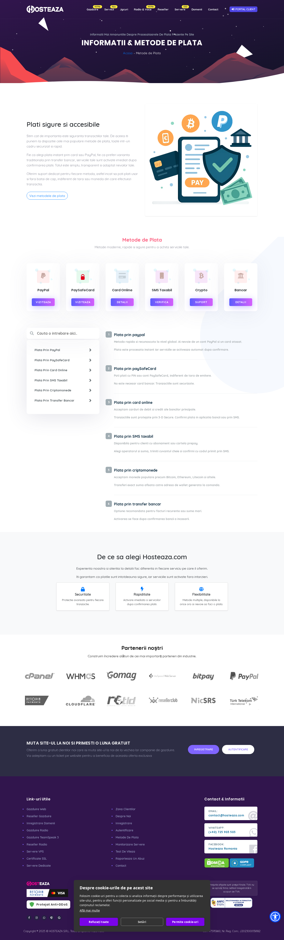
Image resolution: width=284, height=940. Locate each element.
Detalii (122, 302)
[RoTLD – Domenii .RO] (121, 700)
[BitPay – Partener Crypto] (203, 676)
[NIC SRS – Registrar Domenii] (203, 700)
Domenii (196, 9)
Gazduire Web (36, 809)
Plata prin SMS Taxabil (51, 380)
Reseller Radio (37, 844)
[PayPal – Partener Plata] (244, 676)
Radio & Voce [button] (143, 8)
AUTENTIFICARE (238, 749)
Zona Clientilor (126, 809)
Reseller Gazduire (39, 816)
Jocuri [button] (124, 9)
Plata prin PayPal (47, 350)
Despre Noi (123, 816)
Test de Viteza (125, 851)
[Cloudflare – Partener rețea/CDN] (81, 700)
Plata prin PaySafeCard (52, 360)
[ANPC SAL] (231, 903)
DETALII (240, 302)
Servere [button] (181, 8)
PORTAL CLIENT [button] (245, 9)
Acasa (128, 53)
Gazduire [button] (93, 8)
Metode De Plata (127, 837)
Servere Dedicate (39, 866)
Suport (201, 302)
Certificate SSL (37, 858)
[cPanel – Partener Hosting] (40, 676)
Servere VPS (35, 851)
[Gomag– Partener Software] (121, 676)
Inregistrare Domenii (41, 823)
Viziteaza (43, 302)
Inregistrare (124, 823)
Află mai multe (90, 910)
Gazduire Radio (37, 830)
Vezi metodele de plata (47, 196)
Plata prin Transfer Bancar (54, 400)
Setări (142, 922)
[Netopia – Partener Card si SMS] (40, 700)
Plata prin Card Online (51, 370)
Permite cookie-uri (185, 922)
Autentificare (124, 830)
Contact (213, 9)
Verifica (161, 302)
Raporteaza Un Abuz (130, 858)
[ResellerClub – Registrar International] (162, 700)
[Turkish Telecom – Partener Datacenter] (244, 700)
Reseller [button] (163, 9)
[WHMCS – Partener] (81, 676)
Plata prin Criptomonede (53, 390)
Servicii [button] (110, 8)
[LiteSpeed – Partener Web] (162, 676)
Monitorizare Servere (130, 844)
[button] (275, 916)
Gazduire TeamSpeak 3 (43, 837)
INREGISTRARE (203, 749)
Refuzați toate (99, 922)
